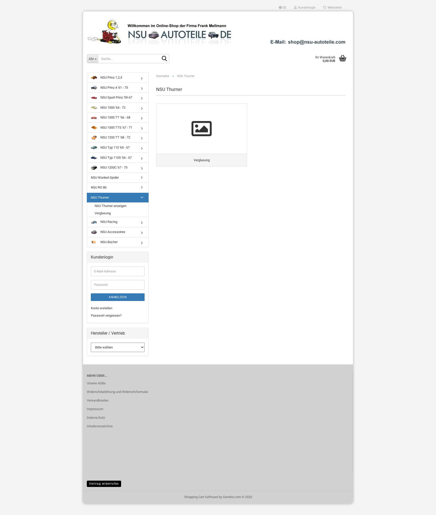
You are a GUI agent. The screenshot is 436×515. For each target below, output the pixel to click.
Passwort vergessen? (106, 315)
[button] (282, 7)
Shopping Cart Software (201, 497)
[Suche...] (164, 58)
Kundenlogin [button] (306, 7)
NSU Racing (108, 222)
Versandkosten (97, 400)
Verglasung (103, 213)
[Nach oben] (422, 507)
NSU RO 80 (98, 187)
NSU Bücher (109, 242)
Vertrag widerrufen (104, 483)
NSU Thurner (100, 197)
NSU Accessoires (112, 232)
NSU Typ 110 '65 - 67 (115, 147)
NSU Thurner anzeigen (110, 206)
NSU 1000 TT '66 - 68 (115, 117)
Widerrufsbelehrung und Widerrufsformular (117, 392)
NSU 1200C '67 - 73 (113, 167)
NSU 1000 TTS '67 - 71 (116, 127)
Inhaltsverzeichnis (100, 426)
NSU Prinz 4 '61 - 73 (114, 87)
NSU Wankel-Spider (105, 177)
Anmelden (118, 297)
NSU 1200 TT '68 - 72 (115, 137)
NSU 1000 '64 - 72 (112, 107)
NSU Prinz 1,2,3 (111, 77)
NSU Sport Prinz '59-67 (116, 97)
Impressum (95, 409)
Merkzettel (334, 7)
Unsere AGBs (96, 383)
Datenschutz (96, 417)
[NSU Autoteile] (218, 30)
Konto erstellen (101, 308)
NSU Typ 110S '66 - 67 (116, 157)
